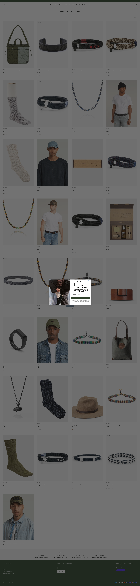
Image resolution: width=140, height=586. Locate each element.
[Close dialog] (89, 281)
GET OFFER (81, 298)
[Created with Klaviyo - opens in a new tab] (70, 306)
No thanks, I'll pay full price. (80, 303)
